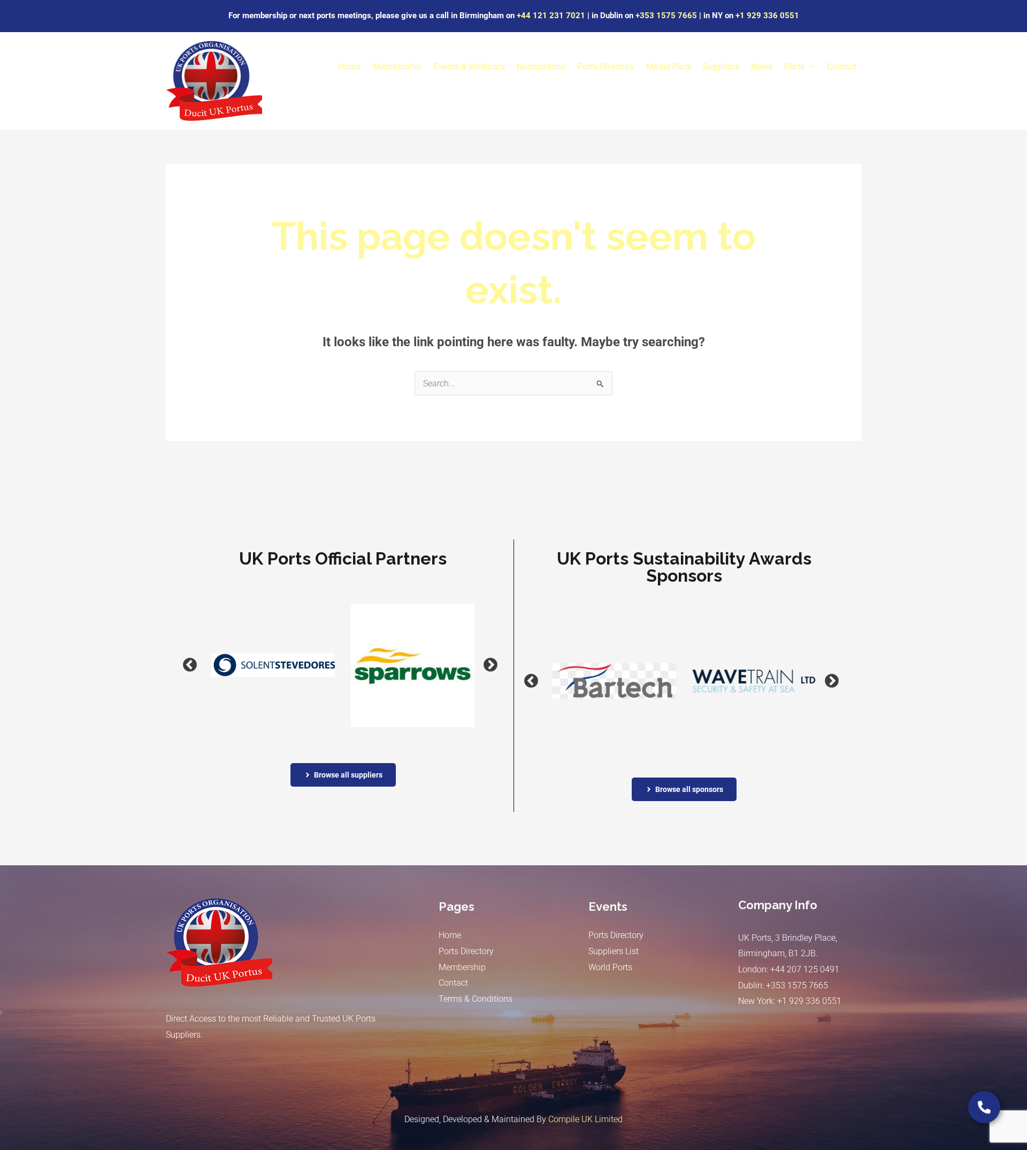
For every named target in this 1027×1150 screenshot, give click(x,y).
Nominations (541, 67)
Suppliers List (613, 951)
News (761, 67)
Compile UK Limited (585, 1119)
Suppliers (721, 67)
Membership (397, 67)
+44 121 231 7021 (551, 15)
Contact (841, 67)
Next (477, 665)
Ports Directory (605, 67)
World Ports (610, 967)
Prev (176, 665)
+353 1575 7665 (666, 15)
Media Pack (668, 67)
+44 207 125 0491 (804, 969)
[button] (809, 67)
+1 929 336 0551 (767, 15)
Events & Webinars (469, 67)
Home (349, 67)
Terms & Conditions (475, 999)
